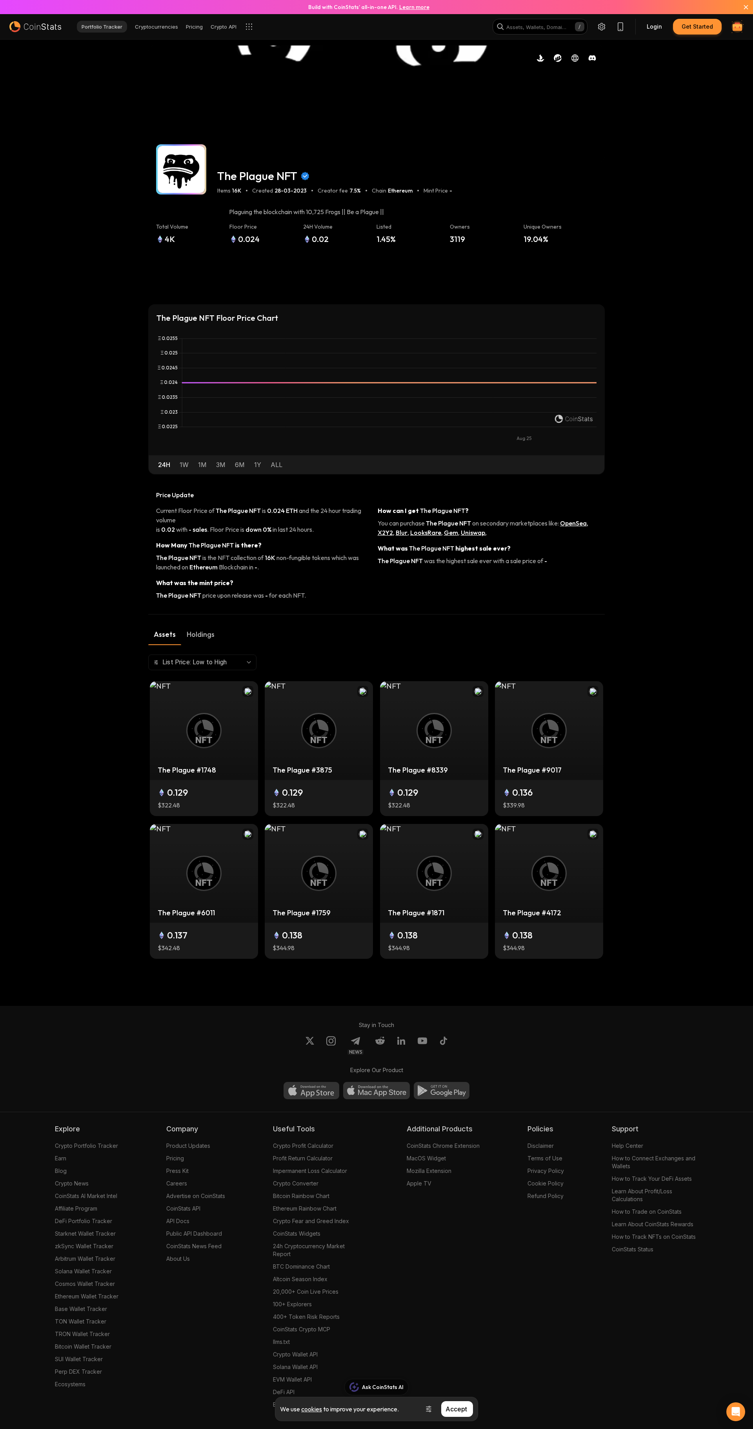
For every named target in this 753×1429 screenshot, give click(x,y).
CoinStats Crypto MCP (301, 1329)
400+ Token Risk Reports (306, 1316)
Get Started (697, 26)
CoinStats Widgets (296, 1233)
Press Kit (177, 1170)
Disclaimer (540, 1145)
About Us (178, 1258)
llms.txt (281, 1341)
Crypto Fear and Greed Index (311, 1221)
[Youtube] (422, 1045)
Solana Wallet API (295, 1367)
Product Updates (188, 1145)
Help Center (627, 1145)
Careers (176, 1183)
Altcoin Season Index (300, 1279)
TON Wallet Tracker (80, 1321)
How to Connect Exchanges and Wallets (653, 1162)
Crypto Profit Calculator (303, 1145)
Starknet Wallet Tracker (85, 1233)
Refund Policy (545, 1196)
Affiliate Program (76, 1208)
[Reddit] (380, 1045)
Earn (60, 1158)
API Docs (177, 1221)
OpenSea (573, 523)
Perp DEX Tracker (78, 1371)
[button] (164, 464)
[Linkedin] (401, 1045)
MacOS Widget (426, 1158)
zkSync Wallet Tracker (84, 1246)
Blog (61, 1170)
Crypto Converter (295, 1183)
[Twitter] (310, 1045)
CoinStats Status (632, 1249)
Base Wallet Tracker (81, 1308)
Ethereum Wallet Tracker (86, 1296)
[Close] (741, 7)
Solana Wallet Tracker (83, 1271)
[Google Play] (441, 1090)
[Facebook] (443, 1045)
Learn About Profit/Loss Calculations (642, 1195)
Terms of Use (544, 1158)
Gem (451, 532)
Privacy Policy (545, 1170)
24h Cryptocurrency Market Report (309, 1250)
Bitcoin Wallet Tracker (83, 1346)
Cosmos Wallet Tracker (85, 1283)
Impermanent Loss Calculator (310, 1170)
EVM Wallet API (292, 1379)
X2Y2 (385, 532)
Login (654, 26)
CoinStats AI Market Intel (86, 1196)
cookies (311, 1409)
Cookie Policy (545, 1183)
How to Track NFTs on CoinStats (654, 1236)
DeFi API (284, 1392)
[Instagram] (331, 1045)
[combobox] (202, 662)
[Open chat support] (735, 1411)
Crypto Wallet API (295, 1354)
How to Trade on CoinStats (647, 1211)
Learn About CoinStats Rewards (652, 1224)
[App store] (311, 1090)
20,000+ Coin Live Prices (305, 1291)
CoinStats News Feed (194, 1246)
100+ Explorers (292, 1304)
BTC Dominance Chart (301, 1266)
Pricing (175, 1158)
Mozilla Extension (429, 1170)
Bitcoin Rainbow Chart (301, 1196)
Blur (401, 532)
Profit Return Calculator (303, 1158)
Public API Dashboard (194, 1233)
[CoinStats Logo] (35, 26)
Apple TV (419, 1183)
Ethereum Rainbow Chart (304, 1208)
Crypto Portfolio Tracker (86, 1145)
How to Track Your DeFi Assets (652, 1178)
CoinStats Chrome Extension (443, 1145)
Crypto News (72, 1183)
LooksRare (425, 532)
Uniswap (473, 532)
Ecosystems (70, 1384)
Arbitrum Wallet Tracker (85, 1258)
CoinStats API (183, 1208)
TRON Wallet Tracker (82, 1334)
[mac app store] (376, 1090)
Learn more (414, 7)
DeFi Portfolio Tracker (83, 1221)
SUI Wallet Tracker (79, 1359)
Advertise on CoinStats (195, 1196)
